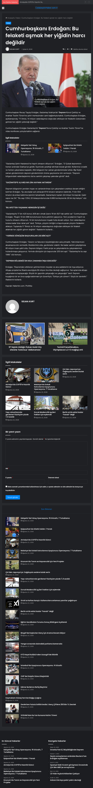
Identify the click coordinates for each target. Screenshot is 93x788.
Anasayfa (10, 18)
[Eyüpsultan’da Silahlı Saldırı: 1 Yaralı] (55, 148)
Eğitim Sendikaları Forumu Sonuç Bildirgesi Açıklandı (44, 622)
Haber (18, 18)
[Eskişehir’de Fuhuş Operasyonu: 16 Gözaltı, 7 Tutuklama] (12, 148)
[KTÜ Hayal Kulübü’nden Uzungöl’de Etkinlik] (12, 658)
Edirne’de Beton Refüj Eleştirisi (34, 687)
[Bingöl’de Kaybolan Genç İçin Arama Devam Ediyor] (12, 636)
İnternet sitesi (53, 478)
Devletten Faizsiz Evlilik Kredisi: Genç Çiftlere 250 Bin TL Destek (48, 704)
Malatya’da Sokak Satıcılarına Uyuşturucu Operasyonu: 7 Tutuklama (45, 386)
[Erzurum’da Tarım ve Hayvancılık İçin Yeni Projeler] (12, 564)
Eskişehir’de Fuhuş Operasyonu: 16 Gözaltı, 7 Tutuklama (32, 148)
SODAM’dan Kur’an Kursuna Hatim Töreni (39, 715)
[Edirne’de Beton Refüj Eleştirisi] (12, 690)
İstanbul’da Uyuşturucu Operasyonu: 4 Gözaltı (41, 665)
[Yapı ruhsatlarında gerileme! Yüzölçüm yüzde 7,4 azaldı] (18, 403)
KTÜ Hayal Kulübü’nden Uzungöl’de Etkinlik (39, 654)
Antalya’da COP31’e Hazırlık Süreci (32, 2)
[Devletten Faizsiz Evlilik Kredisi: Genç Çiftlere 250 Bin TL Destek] (12, 707)
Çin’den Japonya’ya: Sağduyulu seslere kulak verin (73, 371)
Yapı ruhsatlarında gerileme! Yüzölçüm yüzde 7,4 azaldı (17, 414)
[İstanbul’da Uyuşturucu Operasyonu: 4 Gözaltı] (12, 668)
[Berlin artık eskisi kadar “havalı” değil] (75, 403)
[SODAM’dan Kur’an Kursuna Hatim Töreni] (12, 718)
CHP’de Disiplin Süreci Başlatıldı (35, 676)
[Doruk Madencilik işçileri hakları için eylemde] (46, 403)
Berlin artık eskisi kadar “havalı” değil (73, 413)
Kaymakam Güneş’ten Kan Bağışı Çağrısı (23, 698)
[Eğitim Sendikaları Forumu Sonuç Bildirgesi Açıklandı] (12, 625)
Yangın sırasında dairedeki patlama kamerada (41, 644)
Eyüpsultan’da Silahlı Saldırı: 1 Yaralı (36, 529)
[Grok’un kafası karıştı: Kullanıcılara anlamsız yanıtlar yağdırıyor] (12, 603)
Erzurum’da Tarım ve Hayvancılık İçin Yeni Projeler (42, 561)
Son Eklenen (46, 509)
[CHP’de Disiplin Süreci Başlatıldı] (12, 679)
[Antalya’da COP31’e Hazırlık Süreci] (18, 375)
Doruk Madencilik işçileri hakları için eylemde (45, 413)
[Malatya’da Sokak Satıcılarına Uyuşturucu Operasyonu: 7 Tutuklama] (46, 375)
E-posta (9, 478)
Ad (7, 468)
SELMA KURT (14, 49)
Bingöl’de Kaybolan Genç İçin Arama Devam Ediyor (43, 633)
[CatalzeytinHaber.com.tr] (46, 7)
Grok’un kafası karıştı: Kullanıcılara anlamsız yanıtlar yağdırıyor (49, 600)
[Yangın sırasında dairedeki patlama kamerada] (12, 647)
